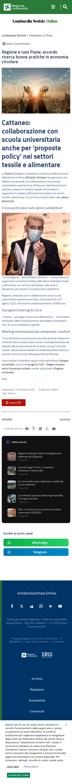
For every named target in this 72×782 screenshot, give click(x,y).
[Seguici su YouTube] (61, 606)
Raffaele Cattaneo (35, 177)
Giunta (8, 174)
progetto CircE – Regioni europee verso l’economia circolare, (33, 366)
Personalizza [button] (31, 766)
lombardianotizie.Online (36, 593)
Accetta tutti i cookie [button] (18, 775)
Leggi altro (13, 766)
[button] (64, 7)
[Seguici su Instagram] (41, 606)
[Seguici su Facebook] (13, 606)
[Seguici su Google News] (51, 606)
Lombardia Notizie (29, 21)
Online (52, 21)
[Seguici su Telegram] (32, 606)
